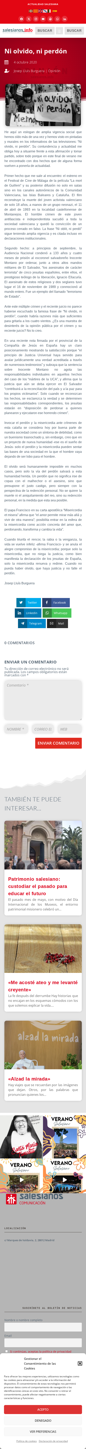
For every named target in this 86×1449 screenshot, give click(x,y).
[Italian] (50, 11)
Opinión (54, 71)
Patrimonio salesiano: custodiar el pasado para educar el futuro (37, 886)
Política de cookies (26, 1441)
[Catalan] (35, 11)
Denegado (43, 1420)
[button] (80, 1363)
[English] (40, 11)
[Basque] (31, 11)
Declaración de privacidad (53, 1441)
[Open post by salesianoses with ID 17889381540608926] (21, 1136)
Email (8, 1336)
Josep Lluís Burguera (29, 71)
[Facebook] (21, 19)
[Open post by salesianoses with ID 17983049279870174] (64, 1180)
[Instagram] (36, 19)
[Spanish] (55, 11)
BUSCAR (45, 30)
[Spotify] (50, 19)
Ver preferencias (43, 1432)
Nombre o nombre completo (23, 1320)
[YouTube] (43, 19)
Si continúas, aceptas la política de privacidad (40, 1351)
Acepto (43, 1409)
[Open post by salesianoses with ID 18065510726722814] (64, 1136)
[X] (29, 19)
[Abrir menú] (59, 30)
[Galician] (45, 11)
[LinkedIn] (65, 19)
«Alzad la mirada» (29, 1079)
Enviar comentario (58, 743)
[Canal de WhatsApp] (57, 19)
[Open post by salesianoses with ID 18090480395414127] (21, 1180)
